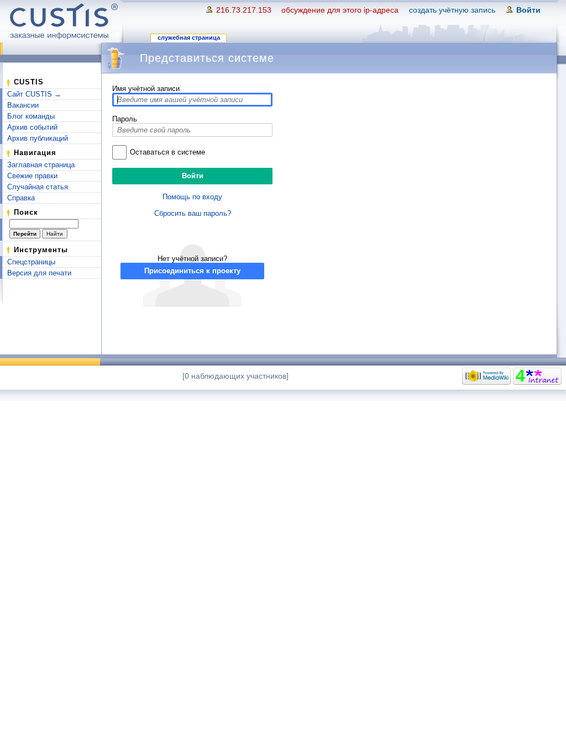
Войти (528, 10)
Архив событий (32, 127)
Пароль (124, 119)
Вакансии (23, 105)
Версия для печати (39, 273)
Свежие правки (32, 176)
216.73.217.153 (243, 10)
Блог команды (31, 116)
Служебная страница (189, 37)
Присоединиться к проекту (192, 271)
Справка (21, 198)
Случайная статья (37, 187)
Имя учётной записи (146, 88)
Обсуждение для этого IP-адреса (340, 10)
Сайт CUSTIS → (34, 94)
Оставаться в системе (167, 152)
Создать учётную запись (452, 10)
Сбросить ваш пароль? (192, 213)
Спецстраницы (31, 262)
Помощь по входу (192, 197)
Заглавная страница (41, 165)
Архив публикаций (37, 138)
